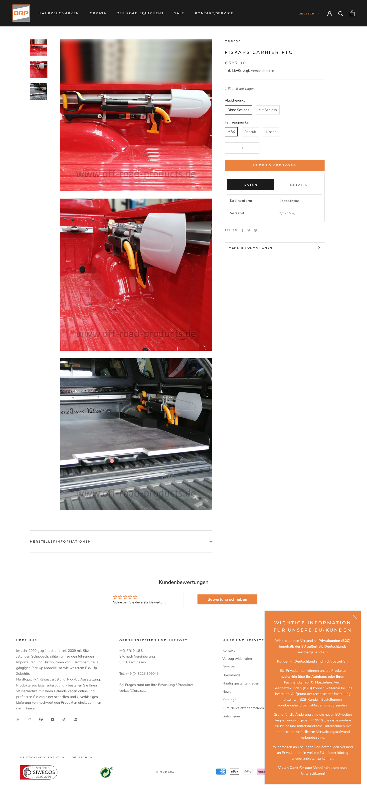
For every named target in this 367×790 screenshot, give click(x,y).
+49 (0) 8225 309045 (142, 673)
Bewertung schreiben (227, 599)
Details (298, 185)
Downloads (231, 675)
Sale (179, 13)
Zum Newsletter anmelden (243, 708)
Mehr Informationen (251, 247)
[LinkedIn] (75, 719)
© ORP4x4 (165, 772)
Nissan (271, 131)
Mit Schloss (268, 110)
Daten (251, 185)
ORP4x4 (98, 13)
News (226, 691)
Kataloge (229, 699)
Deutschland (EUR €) (40, 757)
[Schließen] (355, 616)
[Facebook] (242, 230)
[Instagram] (29, 719)
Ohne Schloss (238, 110)
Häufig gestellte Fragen (240, 683)
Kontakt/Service (214, 13)
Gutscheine (231, 716)
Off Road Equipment (140, 13)
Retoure (228, 667)
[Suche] (341, 13)
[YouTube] (52, 719)
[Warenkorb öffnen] (352, 13)
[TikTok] (64, 719)
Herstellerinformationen (60, 541)
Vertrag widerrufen (237, 658)
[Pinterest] (255, 230)
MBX (231, 131)
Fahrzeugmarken (59, 13)
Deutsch (307, 13)
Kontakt (228, 650)
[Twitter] (248, 230)
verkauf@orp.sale (132, 690)
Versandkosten (262, 70)
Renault (250, 131)
